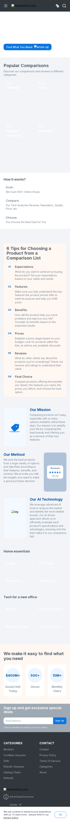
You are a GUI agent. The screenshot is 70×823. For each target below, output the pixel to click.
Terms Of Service (49, 760)
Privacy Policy (47, 755)
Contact (44, 749)
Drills (6, 760)
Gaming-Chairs (12, 772)
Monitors (9, 749)
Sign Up (59, 720)
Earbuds (8, 777)
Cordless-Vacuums (15, 755)
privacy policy (11, 817)
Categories (46, 766)
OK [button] (60, 814)
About (42, 772)
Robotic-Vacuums (14, 766)
